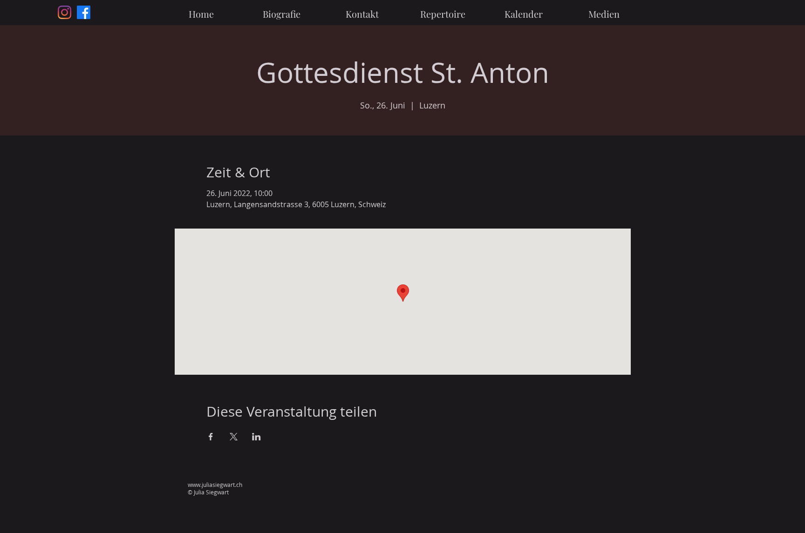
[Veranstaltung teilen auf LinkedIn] (256, 436)
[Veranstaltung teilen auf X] (233, 436)
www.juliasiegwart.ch (215, 484)
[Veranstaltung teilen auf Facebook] (210, 436)
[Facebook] (83, 12)
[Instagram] (64, 12)
